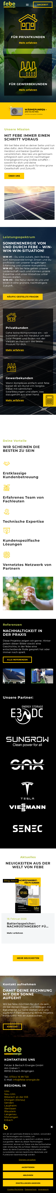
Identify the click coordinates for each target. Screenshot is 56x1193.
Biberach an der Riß (16, 1097)
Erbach (8, 1120)
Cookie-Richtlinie (15, 1189)
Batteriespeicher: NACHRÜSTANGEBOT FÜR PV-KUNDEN (27, 925)
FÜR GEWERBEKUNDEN (28, 84)
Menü (27, 5)
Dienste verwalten (27, 1160)
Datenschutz (31, 1189)
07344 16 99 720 (19, 1076)
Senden (9, 1102)
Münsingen (11, 1117)
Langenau (10, 1114)
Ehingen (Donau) (14, 1100)
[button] (51, 1126)
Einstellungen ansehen (28, 1183)
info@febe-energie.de (26, 1079)
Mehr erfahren (28, 42)
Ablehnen (28, 1175)
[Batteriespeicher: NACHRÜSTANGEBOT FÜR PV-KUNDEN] (28, 895)
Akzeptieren (28, 1167)
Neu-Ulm (10, 1094)
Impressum (43, 1189)
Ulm (6, 1091)
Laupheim (10, 1105)
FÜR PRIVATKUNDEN (28, 37)
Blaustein (10, 1111)
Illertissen (10, 1108)
